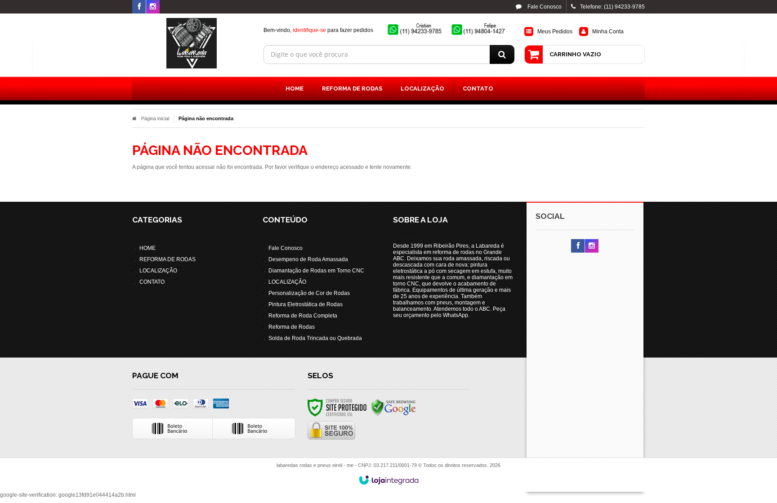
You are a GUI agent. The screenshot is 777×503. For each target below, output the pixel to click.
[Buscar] (502, 54)
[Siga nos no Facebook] (139, 7)
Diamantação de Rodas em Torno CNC (316, 270)
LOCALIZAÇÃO (158, 270)
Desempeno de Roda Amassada (308, 259)
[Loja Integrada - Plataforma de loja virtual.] (388, 480)
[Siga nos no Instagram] (153, 7)
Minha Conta (608, 31)
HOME (147, 248)
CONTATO (152, 282)
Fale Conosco (544, 7)
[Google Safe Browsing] (393, 407)
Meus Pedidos (554, 31)
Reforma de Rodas (291, 327)
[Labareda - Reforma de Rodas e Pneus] (191, 43)
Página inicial (155, 118)
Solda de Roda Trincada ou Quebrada (315, 338)
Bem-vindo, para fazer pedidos (318, 30)
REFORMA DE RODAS (167, 259)
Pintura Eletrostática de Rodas (305, 304)
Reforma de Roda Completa (302, 316)
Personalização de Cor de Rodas (309, 293)
